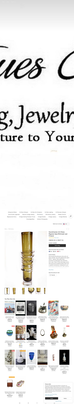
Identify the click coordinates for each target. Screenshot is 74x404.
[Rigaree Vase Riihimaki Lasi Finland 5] (44, 291)
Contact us (13, 1)
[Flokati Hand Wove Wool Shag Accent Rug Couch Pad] (42, 357)
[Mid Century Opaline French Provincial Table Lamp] (64, 357)
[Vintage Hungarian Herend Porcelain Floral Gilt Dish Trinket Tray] (21, 383)
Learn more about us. (49, 395)
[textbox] (66, 224)
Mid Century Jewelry (50, 214)
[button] (53, 275)
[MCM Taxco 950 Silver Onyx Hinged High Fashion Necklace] (42, 332)
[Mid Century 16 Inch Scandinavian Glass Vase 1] (14, 291)
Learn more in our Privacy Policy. (51, 394)
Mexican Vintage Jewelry (28, 214)
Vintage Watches (63, 216)
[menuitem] (67, 229)
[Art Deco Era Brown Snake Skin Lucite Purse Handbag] (53, 332)
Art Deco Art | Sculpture (36, 212)
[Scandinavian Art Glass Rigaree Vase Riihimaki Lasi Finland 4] (38, 291)
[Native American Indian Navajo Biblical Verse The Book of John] (64, 308)
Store (3, 1)
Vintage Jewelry (52, 216)
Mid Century (40, 214)
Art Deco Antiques (23, 212)
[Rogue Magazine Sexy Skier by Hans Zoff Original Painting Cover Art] (53, 308)
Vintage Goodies (42, 216)
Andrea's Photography (42, 219)
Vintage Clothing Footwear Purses (27, 216)
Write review (56, 237)
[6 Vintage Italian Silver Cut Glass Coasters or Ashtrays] (32, 308)
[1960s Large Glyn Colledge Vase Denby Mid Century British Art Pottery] (53, 357)
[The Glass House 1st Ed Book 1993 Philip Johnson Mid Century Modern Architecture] (21, 308)
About (8, 1)
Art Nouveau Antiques (61, 212)
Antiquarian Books (12, 212)
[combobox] (65, 224)
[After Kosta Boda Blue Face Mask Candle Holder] (32, 357)
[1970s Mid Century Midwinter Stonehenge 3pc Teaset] (32, 332)
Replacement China (11, 216)
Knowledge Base (30, 219)
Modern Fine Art (62, 214)
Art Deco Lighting (49, 212)
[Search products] (71, 216)
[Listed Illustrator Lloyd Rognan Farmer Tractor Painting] (10, 308)
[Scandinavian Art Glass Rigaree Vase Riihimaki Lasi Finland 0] (7, 291)
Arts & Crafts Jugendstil (14, 214)
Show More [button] (51, 269)
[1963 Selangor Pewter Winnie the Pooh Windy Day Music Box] (42, 308)
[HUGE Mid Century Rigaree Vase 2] (23, 291)
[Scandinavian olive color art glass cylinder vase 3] (31, 291)
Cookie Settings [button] (58, 401)
